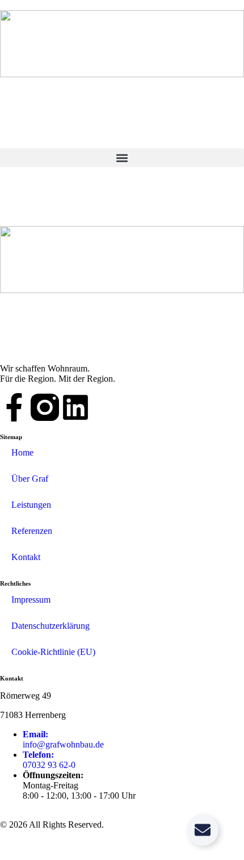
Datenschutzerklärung (50, 626)
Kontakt (25, 557)
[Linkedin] (75, 407)
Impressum (31, 599)
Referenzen (31, 531)
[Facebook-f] (14, 407)
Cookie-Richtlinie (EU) (53, 652)
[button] (122, 157)
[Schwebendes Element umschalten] (202, 830)
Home (22, 452)
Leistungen (31, 505)
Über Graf (29, 478)
